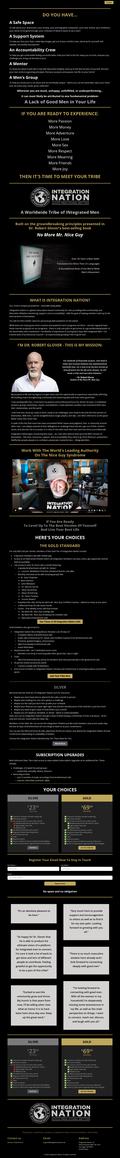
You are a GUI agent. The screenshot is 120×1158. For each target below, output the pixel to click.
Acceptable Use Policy (61, 1132)
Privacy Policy (27, 1132)
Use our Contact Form (15, 1142)
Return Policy (92, 1132)
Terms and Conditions (78, 1132)
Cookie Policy (38, 1132)
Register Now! (60, 884)
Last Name (64, 865)
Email (9, 874)
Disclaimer (48, 1132)
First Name (11, 865)
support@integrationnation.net (54, 1142)
